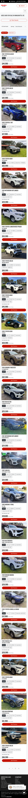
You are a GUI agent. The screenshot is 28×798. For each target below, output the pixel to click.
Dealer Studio (9, 796)
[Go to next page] (19, 768)
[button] (25, 10)
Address (13, 1)
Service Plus (3, 780)
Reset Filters (4, 32)
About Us (17, 778)
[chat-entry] (24, 793)
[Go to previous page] (9, 768)
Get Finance (14, 67)
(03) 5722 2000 (22, 1)
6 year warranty (4, 782)
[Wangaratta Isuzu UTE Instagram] (4, 1)
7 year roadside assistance (6, 783)
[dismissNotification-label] (25, 785)
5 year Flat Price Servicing (6, 784)
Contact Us (17, 781)
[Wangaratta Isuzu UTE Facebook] (2, 1)
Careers (16, 780)
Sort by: (12, 26)
